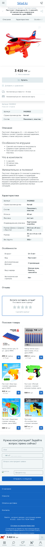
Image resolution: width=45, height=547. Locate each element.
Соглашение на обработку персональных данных (22, 529)
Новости (5, 496)
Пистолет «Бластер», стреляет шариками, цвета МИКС (9, 386)
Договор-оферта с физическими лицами (20, 533)
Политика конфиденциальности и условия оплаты (22, 530)
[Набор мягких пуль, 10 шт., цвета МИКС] (11, 337)
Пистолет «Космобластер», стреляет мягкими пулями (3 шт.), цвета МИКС (31, 423)
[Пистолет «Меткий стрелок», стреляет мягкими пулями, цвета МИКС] (33, 372)
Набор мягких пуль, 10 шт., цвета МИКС (10, 350)
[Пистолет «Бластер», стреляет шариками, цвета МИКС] (11, 372)
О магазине (6, 489)
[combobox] (6, 455)
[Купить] (18, 357)
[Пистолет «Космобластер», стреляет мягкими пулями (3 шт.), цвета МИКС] (33, 407)
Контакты (6, 510)
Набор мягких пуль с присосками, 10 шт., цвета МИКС (31, 351)
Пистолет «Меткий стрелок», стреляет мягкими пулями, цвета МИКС (32, 387)
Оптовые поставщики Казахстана (22, 526)
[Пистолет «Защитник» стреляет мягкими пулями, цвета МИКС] (11, 407)
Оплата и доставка (9, 503)
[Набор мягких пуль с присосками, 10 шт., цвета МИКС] (33, 337)
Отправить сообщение (22, 479)
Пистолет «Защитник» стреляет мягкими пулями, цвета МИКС (10, 421)
